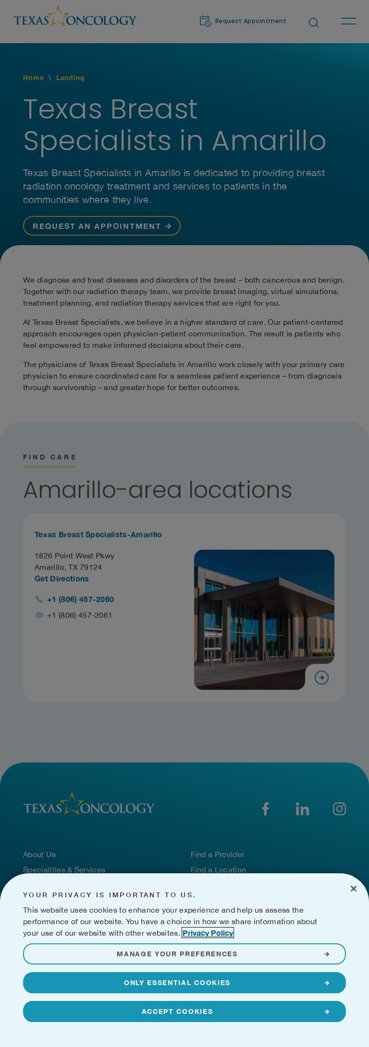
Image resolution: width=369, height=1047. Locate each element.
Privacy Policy (208, 932)
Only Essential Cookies (177, 982)
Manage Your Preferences (177, 954)
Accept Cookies (177, 1011)
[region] (184, 960)
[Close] (353, 888)
